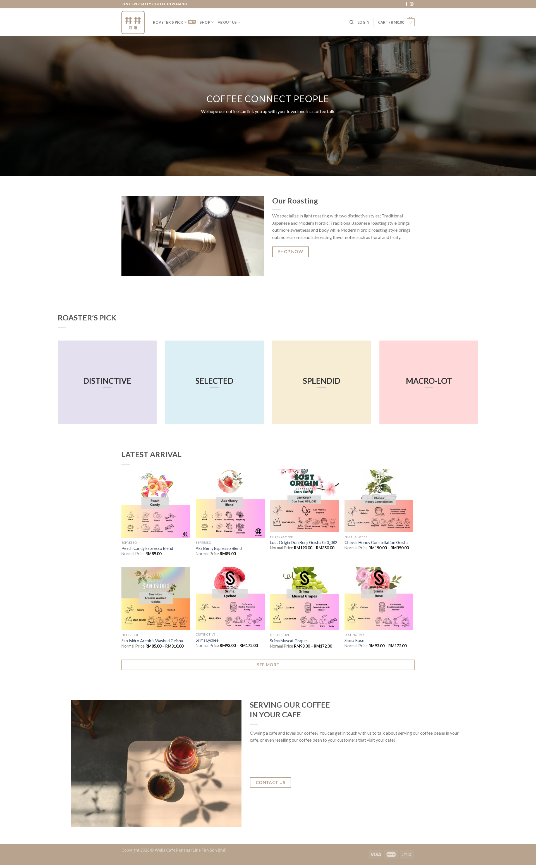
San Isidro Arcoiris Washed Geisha (152, 640)
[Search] (352, 22)
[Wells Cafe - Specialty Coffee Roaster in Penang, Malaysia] (133, 22)
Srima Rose (354, 640)
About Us (227, 22)
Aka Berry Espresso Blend (219, 548)
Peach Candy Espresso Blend (147, 548)
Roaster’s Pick (168, 22)
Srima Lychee (207, 640)
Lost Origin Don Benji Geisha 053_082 (303, 542)
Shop (205, 22)
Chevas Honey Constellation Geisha (376, 542)
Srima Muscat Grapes (289, 640)
